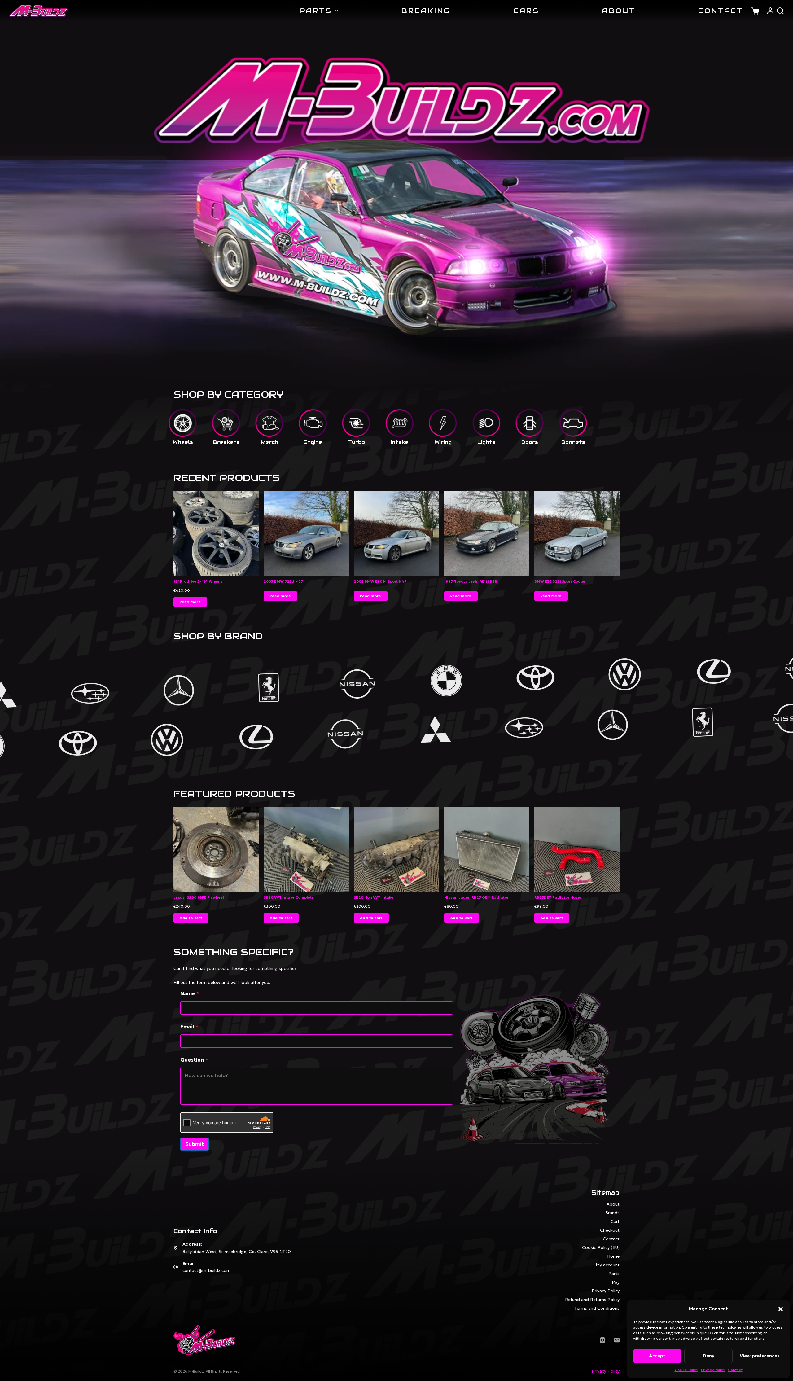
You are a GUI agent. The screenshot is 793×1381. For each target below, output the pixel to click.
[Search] (780, 10)
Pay (616, 1282)
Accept (657, 1356)
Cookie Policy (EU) (601, 1247)
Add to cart (191, 918)
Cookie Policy (686, 1369)
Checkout (610, 1230)
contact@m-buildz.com (206, 1270)
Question (194, 1060)
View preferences (760, 1356)
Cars (526, 11)
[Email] (617, 1340)
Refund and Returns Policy (592, 1299)
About (618, 11)
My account (608, 1265)
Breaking (425, 11)
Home (613, 1256)
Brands (612, 1213)
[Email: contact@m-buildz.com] (175, 1267)
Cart (615, 1221)
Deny (708, 1356)
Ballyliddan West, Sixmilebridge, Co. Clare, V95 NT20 (236, 1251)
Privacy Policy (713, 1369)
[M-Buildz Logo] (38, 11)
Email (189, 1027)
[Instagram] (602, 1340)
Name (189, 994)
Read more (190, 602)
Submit (194, 1144)
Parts (315, 11)
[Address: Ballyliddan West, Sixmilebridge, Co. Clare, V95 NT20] (175, 1248)
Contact (735, 1369)
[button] (781, 1309)
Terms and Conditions (597, 1308)
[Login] (770, 10)
